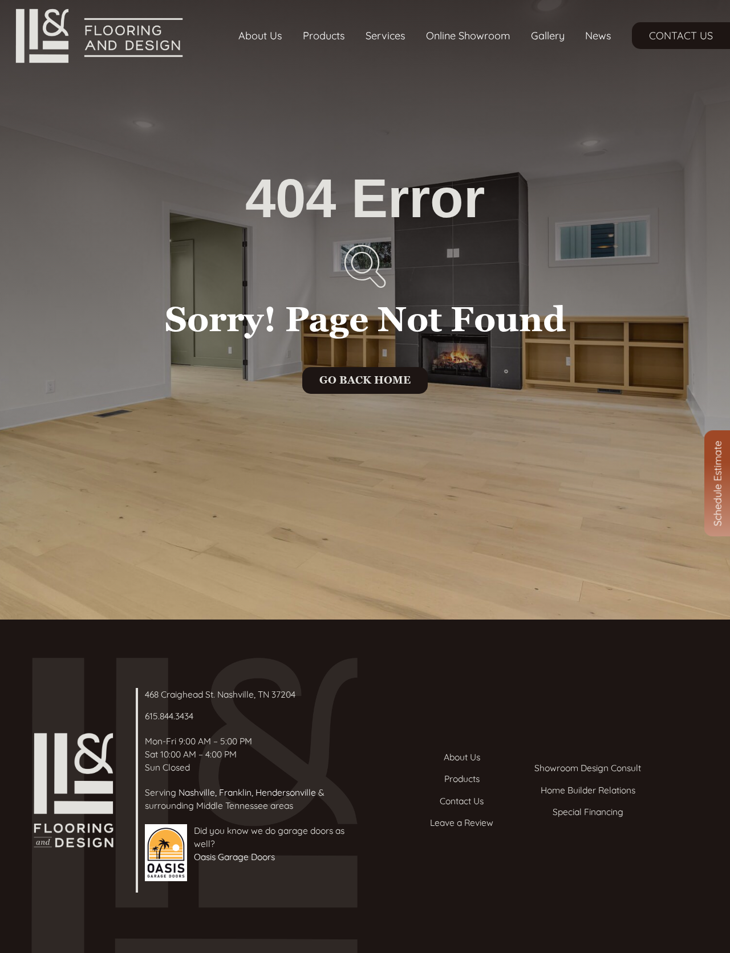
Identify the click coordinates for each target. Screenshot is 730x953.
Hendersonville (286, 792)
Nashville (197, 792)
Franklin (235, 792)
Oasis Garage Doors (234, 856)
